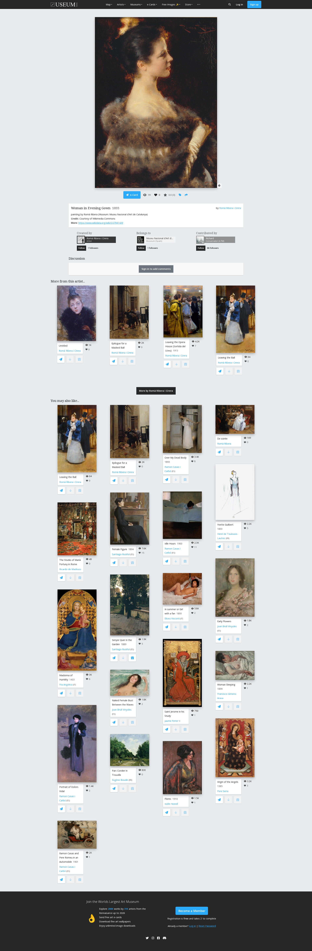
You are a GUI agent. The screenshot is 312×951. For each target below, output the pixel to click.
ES (68, 800)
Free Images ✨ (170, 4)
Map (108, 4)
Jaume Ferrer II (172, 720)
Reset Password (207, 925)
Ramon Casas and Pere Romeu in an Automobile (69, 857)
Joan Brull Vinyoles (121, 709)
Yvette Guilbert (225, 524)
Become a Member (191, 911)
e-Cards (151, 4)
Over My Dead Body (175, 457)
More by (156, 390)
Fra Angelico (65, 684)
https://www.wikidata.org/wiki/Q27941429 (100, 222)
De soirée (222, 438)
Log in (239, 4)
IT (74, 684)
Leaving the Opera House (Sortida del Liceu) (175, 346)
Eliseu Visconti (172, 618)
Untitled (63, 345)
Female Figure (119, 549)
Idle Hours (170, 543)
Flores (168, 798)
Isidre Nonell (171, 803)
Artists (120, 4)
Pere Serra (222, 791)
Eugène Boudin (120, 779)
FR (130, 780)
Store (188, 4)
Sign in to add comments (156, 268)
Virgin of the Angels (227, 781)
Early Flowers (224, 621)
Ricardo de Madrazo (70, 569)
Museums (135, 4)
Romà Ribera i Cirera (230, 208)
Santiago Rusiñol (121, 554)
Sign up (254, 4)
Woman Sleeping (226, 684)
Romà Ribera (224, 443)
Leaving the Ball (226, 357)
